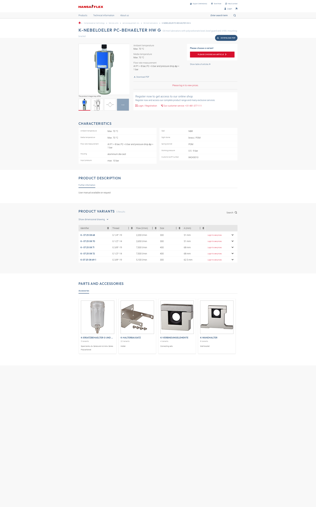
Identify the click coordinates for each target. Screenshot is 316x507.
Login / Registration (147, 105)
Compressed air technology (94, 23)
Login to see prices (215, 235)
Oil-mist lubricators (150, 23)
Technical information (103, 15)
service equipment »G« (130, 23)
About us (124, 15)
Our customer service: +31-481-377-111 (182, 105)
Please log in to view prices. (185, 85)
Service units (113, 23)
